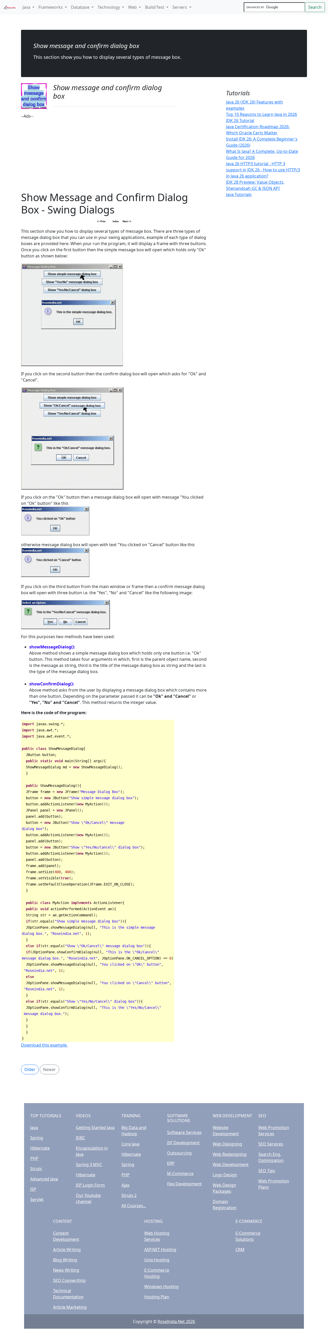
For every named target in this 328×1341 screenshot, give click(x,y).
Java (34, 1127)
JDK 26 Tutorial (240, 120)
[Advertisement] (114, 155)
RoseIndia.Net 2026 (176, 1321)
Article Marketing (70, 1307)
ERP (171, 1163)
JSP (33, 1189)
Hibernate (40, 1148)
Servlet (37, 1199)
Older (29, 1069)
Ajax (125, 1185)
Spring (36, 1138)
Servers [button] (180, 7)
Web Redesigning (230, 1154)
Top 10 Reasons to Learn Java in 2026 (261, 114)
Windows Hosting (161, 1286)
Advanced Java (44, 1179)
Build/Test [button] (155, 7)
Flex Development (184, 1184)
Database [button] (80, 7)
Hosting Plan (156, 1297)
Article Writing (67, 1249)
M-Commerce (180, 1173)
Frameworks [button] (51, 7)
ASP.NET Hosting (160, 1249)
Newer (49, 1069)
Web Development (231, 1164)
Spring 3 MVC (89, 1164)
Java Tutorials (239, 194)
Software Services (184, 1132)
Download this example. (44, 1045)
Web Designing (227, 1144)
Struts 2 (129, 1195)
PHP (34, 1158)
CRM (239, 1249)
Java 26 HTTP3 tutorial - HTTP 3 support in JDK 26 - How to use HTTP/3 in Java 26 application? (263, 170)
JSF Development (183, 1143)
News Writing (66, 1270)
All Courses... (133, 1205)
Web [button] (133, 7)
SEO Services (270, 1144)
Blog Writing (65, 1260)
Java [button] (27, 7)
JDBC (80, 1138)
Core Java (130, 1144)
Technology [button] (109, 7)
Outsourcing (179, 1153)
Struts (36, 1168)
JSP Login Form (90, 1185)
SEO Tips (266, 1171)
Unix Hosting (156, 1260)
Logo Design (225, 1175)
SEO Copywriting (69, 1280)
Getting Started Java (95, 1127)
